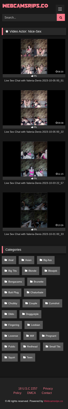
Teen (29, 357)
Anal (10, 260)
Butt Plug (13, 292)
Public (11, 346)
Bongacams (15, 281)
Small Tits (54, 346)
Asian (28, 260)
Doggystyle (32, 314)
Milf (32, 335)
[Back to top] (57, 398)
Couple (33, 303)
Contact (47, 392)
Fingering (13, 324)
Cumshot (54, 303)
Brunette (39, 281)
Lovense (13, 335)
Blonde (32, 270)
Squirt (11, 357)
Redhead (32, 346)
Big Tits (12, 270)
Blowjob (52, 270)
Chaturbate (36, 292)
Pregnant (51, 335)
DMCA (31, 392)
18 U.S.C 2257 (27, 388)
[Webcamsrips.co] (28, 6)
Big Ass (47, 260)
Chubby (12, 303)
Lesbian (35, 324)
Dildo (11, 314)
